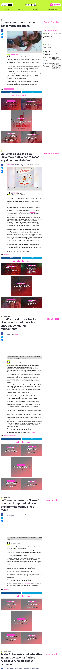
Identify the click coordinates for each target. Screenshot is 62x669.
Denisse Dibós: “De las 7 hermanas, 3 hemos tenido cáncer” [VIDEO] (31, 104)
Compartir (11, 92)
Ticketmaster (27, 583)
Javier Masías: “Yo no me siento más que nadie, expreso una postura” (11, 303)
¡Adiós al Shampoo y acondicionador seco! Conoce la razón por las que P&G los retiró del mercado (11, 137)
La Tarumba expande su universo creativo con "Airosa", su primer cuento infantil (11, 451)
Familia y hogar (7, 151)
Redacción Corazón (14, 54)
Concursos (35, 9)
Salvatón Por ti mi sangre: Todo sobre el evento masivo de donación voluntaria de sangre (21, 121)
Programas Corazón (52, 9)
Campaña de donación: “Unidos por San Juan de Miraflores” (31, 303)
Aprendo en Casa (23, 0)
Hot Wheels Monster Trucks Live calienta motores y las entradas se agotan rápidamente (11, 270)
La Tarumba (9, 164)
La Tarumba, (33, 212)
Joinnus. (16, 334)
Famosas (7, 9)
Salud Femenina (11, 100)
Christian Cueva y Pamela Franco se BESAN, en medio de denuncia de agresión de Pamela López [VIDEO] (56, 46)
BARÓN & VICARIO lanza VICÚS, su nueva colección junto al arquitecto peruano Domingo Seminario (21, 286)
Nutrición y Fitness (31, 134)
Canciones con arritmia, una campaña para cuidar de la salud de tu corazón (11, 104)
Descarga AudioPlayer (31, 0)
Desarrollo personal (8, 651)
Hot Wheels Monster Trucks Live (10, 435)
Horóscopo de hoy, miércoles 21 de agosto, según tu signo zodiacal (56, 53)
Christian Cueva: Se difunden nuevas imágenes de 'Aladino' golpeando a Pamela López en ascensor (56, 59)
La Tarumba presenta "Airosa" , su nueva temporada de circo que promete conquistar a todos (31, 269)
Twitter (32, 92)
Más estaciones (39, 0)
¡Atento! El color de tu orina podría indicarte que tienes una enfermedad (31, 138)
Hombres (20, 9)
